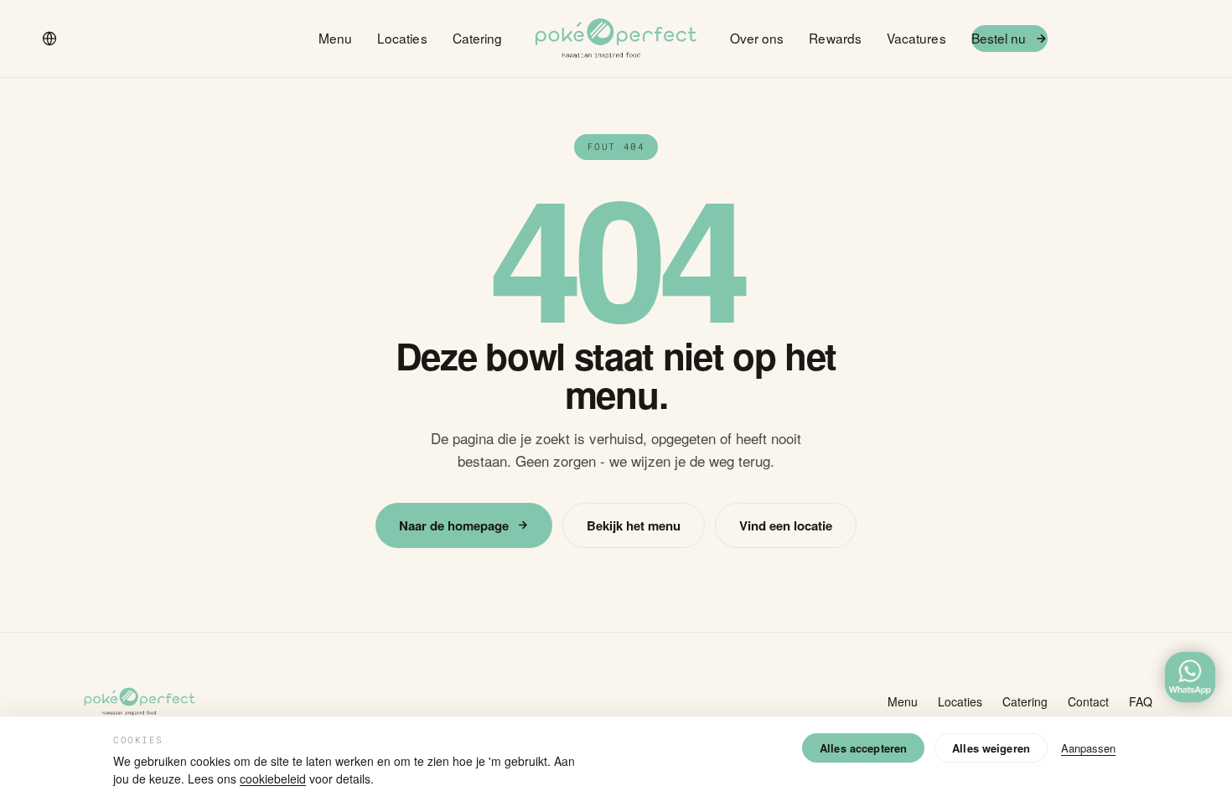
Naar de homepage (454, 525)
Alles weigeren (991, 748)
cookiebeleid (273, 778)
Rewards (835, 37)
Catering (478, 37)
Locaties (402, 37)
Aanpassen (1088, 748)
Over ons (757, 37)
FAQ (1140, 701)
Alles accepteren (863, 748)
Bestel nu (999, 37)
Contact (1088, 701)
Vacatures (916, 37)
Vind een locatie (785, 525)
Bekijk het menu (634, 525)
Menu (335, 37)
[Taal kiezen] (49, 38)
